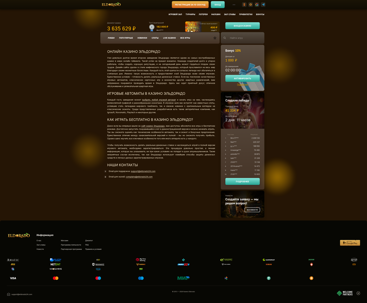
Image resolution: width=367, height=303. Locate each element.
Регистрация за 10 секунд (190, 4)
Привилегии (245, 14)
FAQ (87, 245)
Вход (218, 4)
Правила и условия (93, 249)
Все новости (252, 210)
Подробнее (242, 84)
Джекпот (89, 240)
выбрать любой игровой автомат (159, 99)
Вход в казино (242, 26)
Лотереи (203, 14)
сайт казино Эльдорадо (153, 126)
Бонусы (260, 14)
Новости (40, 249)
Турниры (190, 14)
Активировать (242, 78)
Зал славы (230, 14)
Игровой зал (175, 14)
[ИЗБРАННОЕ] (215, 38)
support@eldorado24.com (143, 171)
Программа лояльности (71, 245)
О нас (39, 240)
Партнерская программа (71, 249)
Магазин (215, 14)
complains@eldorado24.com (139, 176)
